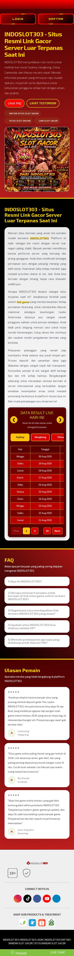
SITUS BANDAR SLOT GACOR (50, 943)
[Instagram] (18, 899)
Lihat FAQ (14, 103)
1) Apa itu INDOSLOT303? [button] (25, 581)
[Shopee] (41, 922)
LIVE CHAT (57, 952)
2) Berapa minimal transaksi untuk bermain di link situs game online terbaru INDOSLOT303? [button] (36, 596)
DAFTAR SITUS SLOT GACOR (24, 113)
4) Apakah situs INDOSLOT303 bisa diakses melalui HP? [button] (32, 626)
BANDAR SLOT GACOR (21, 943)
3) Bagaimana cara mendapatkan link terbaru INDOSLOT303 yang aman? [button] (33, 612)
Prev (16, 530)
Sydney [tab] (20, 437)
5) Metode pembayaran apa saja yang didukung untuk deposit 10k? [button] (33, 641)
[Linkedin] (56, 898)
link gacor (23, 301)
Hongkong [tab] (40, 437)
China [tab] (60, 437)
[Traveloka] (32, 922)
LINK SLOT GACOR (48, 120)
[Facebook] (37, 899)
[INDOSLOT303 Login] (22, 922)
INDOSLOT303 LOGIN (31, 939)
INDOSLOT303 (39, 238)
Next (57, 530)
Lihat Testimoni (43, 103)
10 (47, 530)
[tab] (37, 581)
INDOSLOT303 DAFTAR (57, 939)
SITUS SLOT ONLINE (20, 120)
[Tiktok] (27, 900)
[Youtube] (46, 900)
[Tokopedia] (51, 922)
